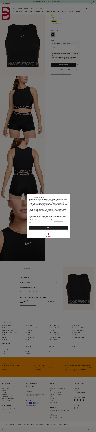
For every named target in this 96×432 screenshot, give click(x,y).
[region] (48, 216)
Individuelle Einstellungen (48, 230)
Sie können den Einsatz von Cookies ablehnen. (45, 217)
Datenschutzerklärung (58, 221)
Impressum (31, 222)
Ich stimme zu (48, 227)
